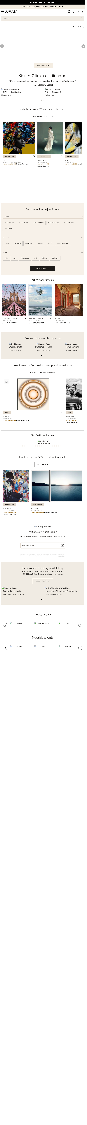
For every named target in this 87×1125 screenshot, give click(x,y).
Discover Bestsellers (43, 115)
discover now (15, 349)
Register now (62, 545)
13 (48, 445)
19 (60, 445)
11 (43, 445)
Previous (2, 46)
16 (54, 445)
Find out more (49, 94)
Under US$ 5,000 (69, 222)
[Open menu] (2, 11)
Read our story (43, 580)
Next (83, 46)
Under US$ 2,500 (53, 222)
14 (50, 445)
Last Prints (42, 463)
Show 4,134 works (42, 267)
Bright (14, 257)
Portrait (7, 242)
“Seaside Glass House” (60, 553)
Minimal (44, 257)
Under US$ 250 (9, 222)
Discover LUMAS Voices (13, 594)
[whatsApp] (69, 11)
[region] (42, 146)
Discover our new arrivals (42, 372)
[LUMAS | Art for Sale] (11, 11)
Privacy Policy (62, 555)
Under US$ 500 (23, 222)
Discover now (6, 94)
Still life (50, 242)
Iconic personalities (63, 242)
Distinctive (55, 257)
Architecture (29, 242)
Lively (35, 257)
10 (41, 445)
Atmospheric (25, 257)
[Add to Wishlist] (34, 156)
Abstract (40, 242)
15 (52, 445)
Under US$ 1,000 (38, 222)
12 (45, 445)
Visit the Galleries (54, 594)
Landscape (17, 242)
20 (62, 445)
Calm (6, 257)
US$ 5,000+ (8, 227)
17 (56, 445)
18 (58, 445)
